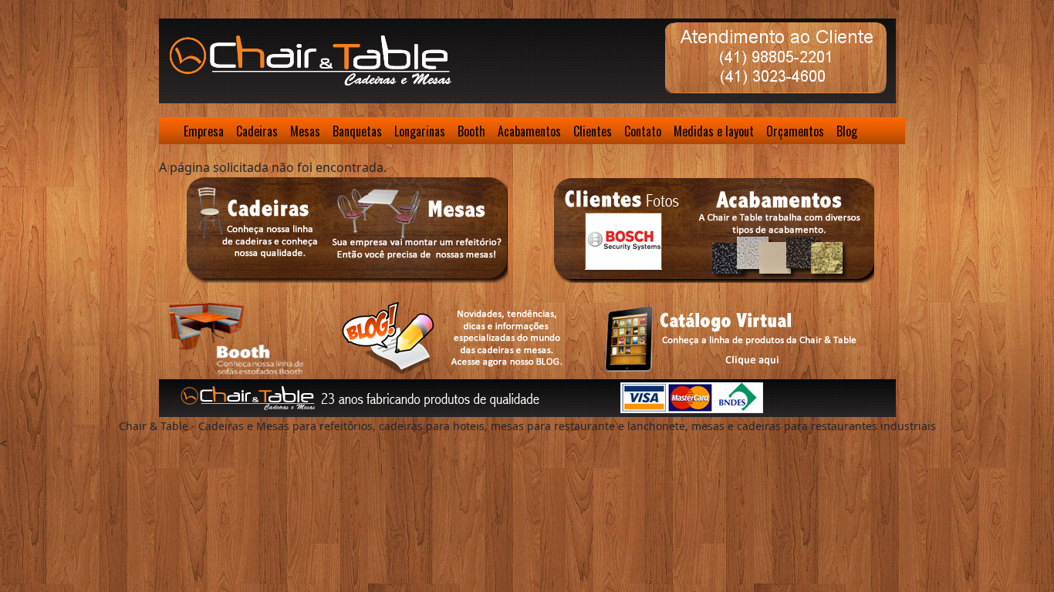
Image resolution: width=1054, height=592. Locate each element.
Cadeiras (257, 131)
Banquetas (357, 131)
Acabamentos (529, 131)
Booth (471, 131)
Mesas (305, 131)
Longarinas (419, 131)
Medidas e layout (714, 131)
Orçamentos (795, 131)
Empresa (204, 131)
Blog (846, 131)
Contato (642, 131)
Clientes (592, 131)
